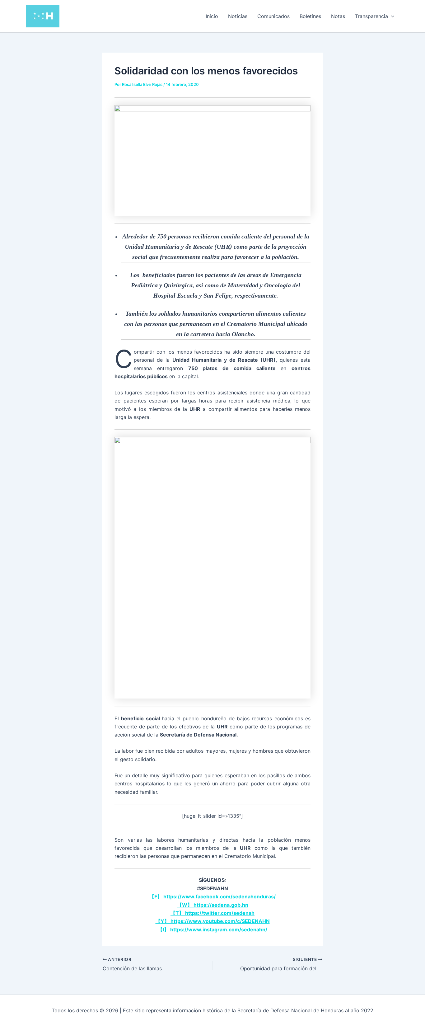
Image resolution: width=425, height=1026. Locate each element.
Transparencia (371, 16)
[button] (391, 16)
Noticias (237, 16)
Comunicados (273, 16)
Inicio (212, 16)
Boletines (310, 16)
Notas (338, 16)
